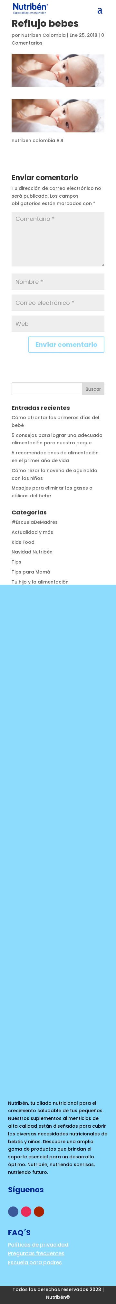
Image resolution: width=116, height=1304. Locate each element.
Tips (16, 562)
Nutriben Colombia (43, 35)
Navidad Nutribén (32, 552)
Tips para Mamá (31, 572)
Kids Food (23, 542)
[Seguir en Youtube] (39, 1211)
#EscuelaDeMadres (35, 522)
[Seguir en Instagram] (26, 1211)
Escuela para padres (35, 1262)
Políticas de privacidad (38, 1244)
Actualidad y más (32, 532)
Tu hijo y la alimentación (40, 582)
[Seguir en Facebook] (13, 1211)
